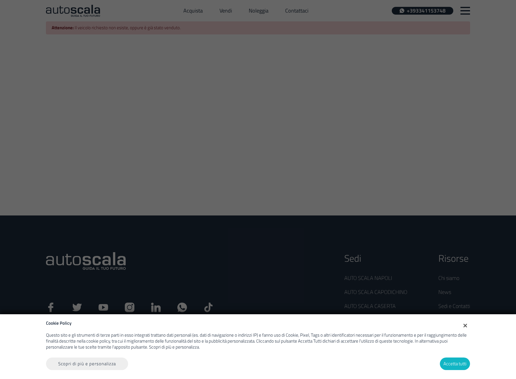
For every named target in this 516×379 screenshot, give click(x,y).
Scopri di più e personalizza (87, 363)
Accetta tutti (454, 363)
